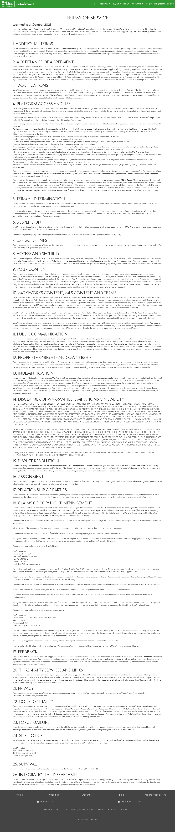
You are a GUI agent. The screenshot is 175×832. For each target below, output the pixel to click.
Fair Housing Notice (119, 810)
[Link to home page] (19, 4)
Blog (149, 5)
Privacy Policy (69, 810)
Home (93, 3)
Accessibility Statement (92, 810)
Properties (105, 5)
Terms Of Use (51, 810)
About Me (138, 5)
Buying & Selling (121, 5)
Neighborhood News (164, 3)
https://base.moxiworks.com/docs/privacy (30, 696)
